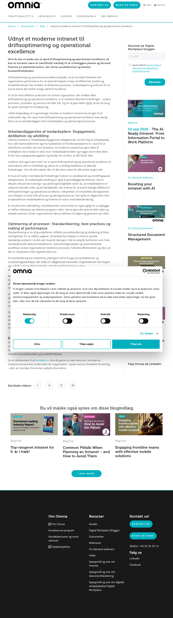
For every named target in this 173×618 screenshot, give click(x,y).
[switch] (67, 321)
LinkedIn (135, 558)
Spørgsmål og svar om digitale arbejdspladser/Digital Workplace (106, 586)
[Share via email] (73, 385)
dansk (161, 5)
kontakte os (42, 360)
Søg (148, 5)
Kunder (66, 16)
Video (92, 555)
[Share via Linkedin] (61, 385)
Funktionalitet (19, 16)
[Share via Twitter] (49, 385)
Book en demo (127, 5)
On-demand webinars (101, 549)
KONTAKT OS (141, 523)
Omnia (12, 26)
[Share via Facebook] (37, 385)
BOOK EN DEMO (143, 535)
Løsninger (46, 16)
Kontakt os (99, 5)
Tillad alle (136, 344)
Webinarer (95, 543)
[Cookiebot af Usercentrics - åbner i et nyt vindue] (145, 271)
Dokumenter (96, 536)
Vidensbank (85, 16)
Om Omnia (108, 16)
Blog (42, 26)
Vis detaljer (146, 333)
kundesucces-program (61, 530)
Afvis (37, 344)
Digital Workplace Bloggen (104, 530)
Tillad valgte (86, 344)
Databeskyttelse (61, 547)
